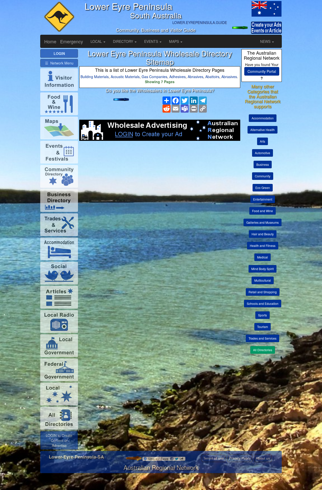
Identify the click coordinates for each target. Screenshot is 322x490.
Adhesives (177, 76)
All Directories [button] (262, 350)
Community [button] (262, 176)
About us (263, 458)
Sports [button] (262, 315)
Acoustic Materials (125, 76)
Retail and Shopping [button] (263, 292)
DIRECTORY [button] (123, 41)
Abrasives (195, 76)
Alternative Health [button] (262, 129)
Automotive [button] (262, 153)
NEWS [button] (265, 41)
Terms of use (213, 458)
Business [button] (262, 164)
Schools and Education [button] (262, 303)
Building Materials (94, 76)
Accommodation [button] (263, 118)
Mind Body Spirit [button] (262, 269)
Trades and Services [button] (262, 338)
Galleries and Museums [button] (262, 222)
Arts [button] (262, 141)
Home (50, 41)
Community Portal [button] (262, 71)
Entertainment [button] (262, 199)
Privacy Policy (240, 458)
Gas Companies (154, 76)
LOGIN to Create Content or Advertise (59, 440)
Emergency (71, 41)
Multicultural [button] (262, 280)
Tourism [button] (262, 326)
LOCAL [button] (97, 41)
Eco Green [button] (262, 187)
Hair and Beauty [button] (263, 234)
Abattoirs (212, 76)
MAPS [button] (174, 41)
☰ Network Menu (59, 63)
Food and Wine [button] (262, 211)
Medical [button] (262, 257)
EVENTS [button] (151, 41)
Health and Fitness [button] (262, 245)
